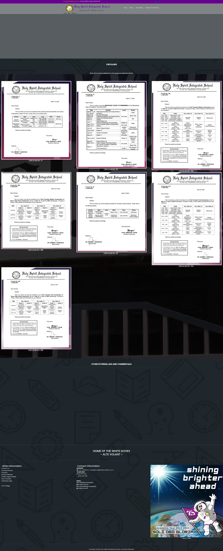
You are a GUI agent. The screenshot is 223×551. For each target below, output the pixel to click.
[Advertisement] (111, 396)
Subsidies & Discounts (152, 7)
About (131, 7)
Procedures (139, 7)
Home (125, 7)
